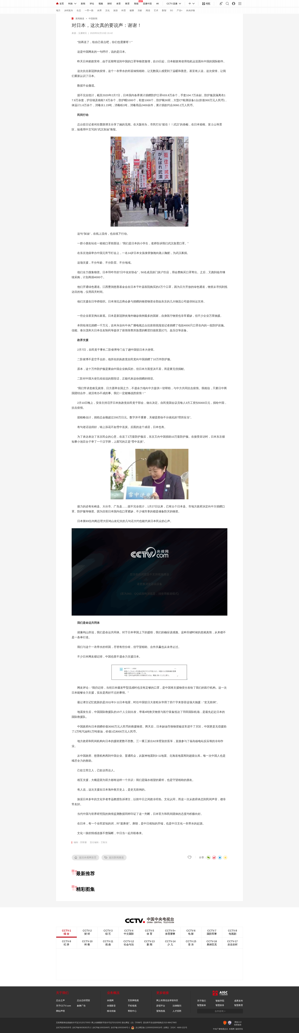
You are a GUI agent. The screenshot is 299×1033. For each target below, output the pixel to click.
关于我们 (201, 1000)
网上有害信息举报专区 (167, 1000)
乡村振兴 (68, 10)
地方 (58, 10)
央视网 (110, 1000)
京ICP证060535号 (63, 1027)
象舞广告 (81, 1005)
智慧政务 (220, 1005)
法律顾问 (177, 1005)
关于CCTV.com (63, 1005)
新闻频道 (80, 18)
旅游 (115, 10)
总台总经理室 (83, 1000)
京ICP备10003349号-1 (120, 1027)
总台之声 (60, 1000)
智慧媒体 (201, 1005)
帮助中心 (132, 1011)
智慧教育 (238, 1005)
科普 (123, 10)
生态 (79, 10)
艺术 (156, 10)
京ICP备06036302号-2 (81, 1027)
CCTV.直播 (172, 3)
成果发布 (238, 1000)
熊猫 (136, 3)
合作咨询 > (220, 1011)
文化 (107, 10)
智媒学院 (220, 1000)
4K (157, 3)
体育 (118, 3)
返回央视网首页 (87, 857)
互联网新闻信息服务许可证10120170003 (73, 1022)
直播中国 (147, 3)
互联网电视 (133, 1000)
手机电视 (132, 1005)
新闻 (83, 3)
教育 (127, 3)
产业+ (179, 10)
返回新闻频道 (116, 857)
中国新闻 (93, 18)
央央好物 (190, 10)
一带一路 (89, 10)
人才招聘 (177, 1011)
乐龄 (140, 10)
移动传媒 (111, 1011)
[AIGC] (206, 3)
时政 (70, 3)
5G (171, 10)
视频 (101, 3)
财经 (109, 3)
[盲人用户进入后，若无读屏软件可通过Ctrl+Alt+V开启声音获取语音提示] (221, 3)
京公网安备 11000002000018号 (148, 1027)
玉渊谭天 (82, 33)
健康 (132, 10)
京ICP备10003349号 (101, 1027)
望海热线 (160, 1011)
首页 (61, 3)
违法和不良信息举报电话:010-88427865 (160, 1022)
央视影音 (111, 1005)
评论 (92, 3)
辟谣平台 (160, 1005)
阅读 (148, 10)
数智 (164, 10)
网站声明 (60, 1011)
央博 (99, 10)
